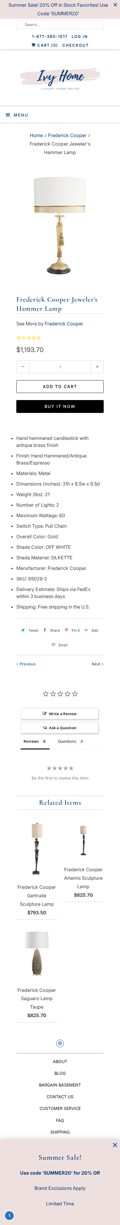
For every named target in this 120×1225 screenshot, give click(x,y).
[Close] (115, 1145)
